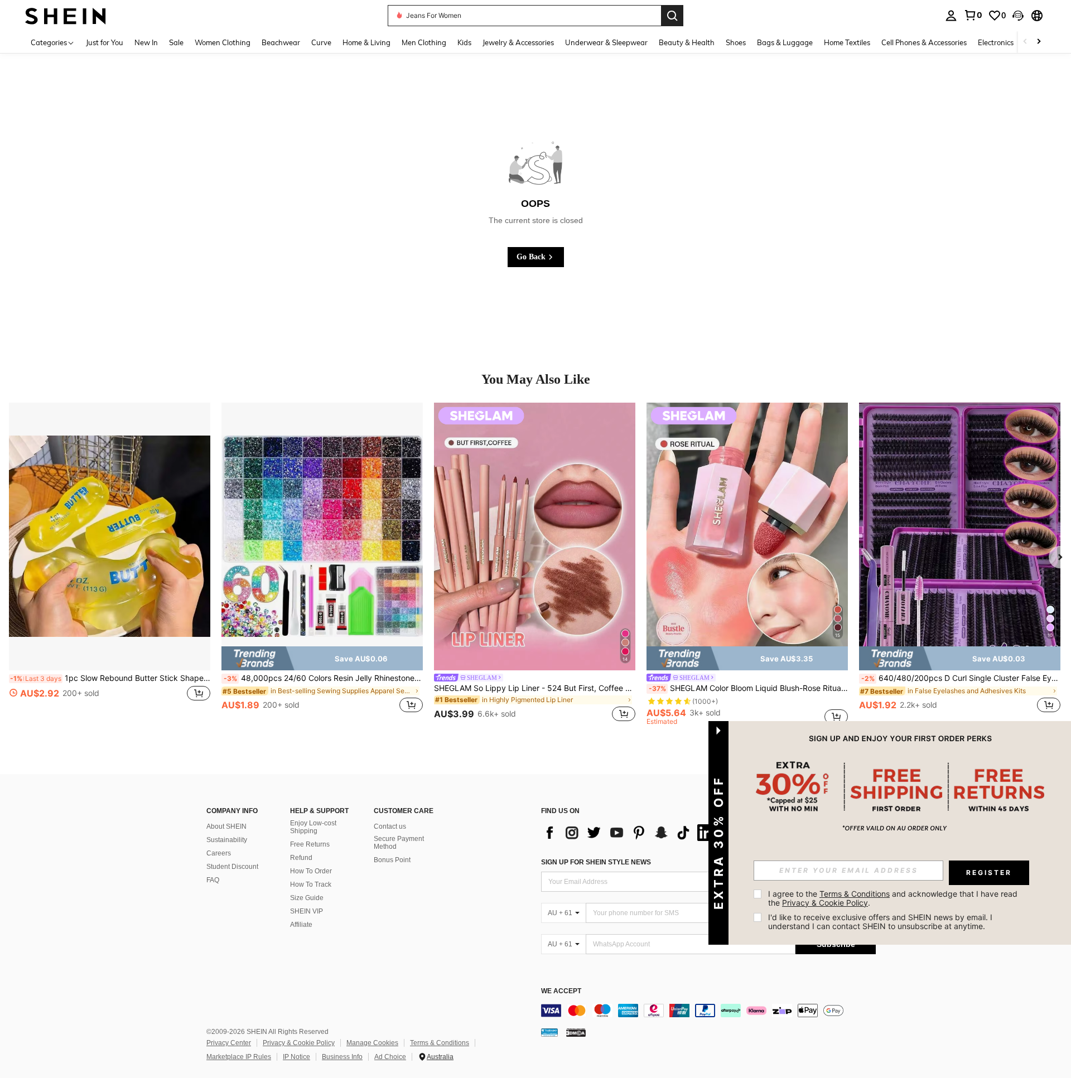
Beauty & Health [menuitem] (687, 42)
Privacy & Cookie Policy (299, 1043)
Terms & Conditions (439, 1043)
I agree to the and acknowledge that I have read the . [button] (894, 898)
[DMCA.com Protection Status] (576, 1032)
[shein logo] (65, 15)
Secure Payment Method (399, 842)
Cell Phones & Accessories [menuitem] (924, 42)
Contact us (390, 826)
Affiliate (301, 925)
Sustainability (226, 840)
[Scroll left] (1025, 42)
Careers (218, 853)
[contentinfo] (708, 1010)
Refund (301, 858)
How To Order (311, 871)
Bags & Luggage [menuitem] (785, 42)
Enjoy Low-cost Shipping (313, 827)
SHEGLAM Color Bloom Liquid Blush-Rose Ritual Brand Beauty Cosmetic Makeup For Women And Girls (748, 688)
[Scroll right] (1039, 42)
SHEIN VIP (306, 911)
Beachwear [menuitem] (281, 42)
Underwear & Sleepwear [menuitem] (606, 42)
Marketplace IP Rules (238, 1057)
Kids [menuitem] (464, 42)
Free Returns (310, 844)
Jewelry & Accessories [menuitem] (518, 42)
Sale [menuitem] (176, 42)
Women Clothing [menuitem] (222, 42)
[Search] (672, 15)
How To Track (310, 884)
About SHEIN (226, 826)
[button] (1018, 15)
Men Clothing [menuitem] (424, 42)
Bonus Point (392, 860)
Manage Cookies (372, 1043)
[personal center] (951, 15)
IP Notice (296, 1057)
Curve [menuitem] (321, 42)
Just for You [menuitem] (104, 42)
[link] (972, 15)
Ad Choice (390, 1057)
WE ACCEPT (561, 991)
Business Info (342, 1057)
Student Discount (232, 867)
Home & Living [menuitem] (366, 42)
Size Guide (307, 898)
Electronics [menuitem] (996, 42)
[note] (322, 658)
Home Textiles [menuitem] (847, 42)
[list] (630, 832)
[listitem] (109, 564)
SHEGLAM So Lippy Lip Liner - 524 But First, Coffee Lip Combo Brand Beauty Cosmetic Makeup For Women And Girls (534, 688)
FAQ (212, 880)
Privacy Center (228, 1043)
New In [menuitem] (146, 42)
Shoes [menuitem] (736, 42)
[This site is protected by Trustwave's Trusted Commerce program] (549, 1032)
